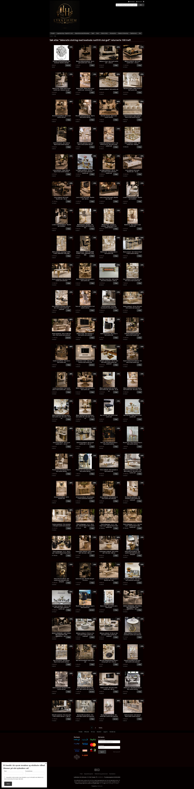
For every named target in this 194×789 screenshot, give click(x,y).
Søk (141, 5)
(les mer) (21, 779)
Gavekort (99, 731)
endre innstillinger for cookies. (112, 783)
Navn (5, 771)
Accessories (113, 33)
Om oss (93, 731)
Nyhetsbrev (112, 774)
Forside (52, 33)
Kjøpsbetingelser (88, 774)
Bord (97, 33)
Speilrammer (133, 33)
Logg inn (105, 731)
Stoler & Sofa (104, 33)
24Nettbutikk (100, 786)
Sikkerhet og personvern (101, 774)
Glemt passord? (116, 752)
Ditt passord (101, 745)
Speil (93, 33)
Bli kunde (86, 731)
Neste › (101, 727)
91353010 (100, 777)
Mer (140, 33)
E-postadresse (101, 739)
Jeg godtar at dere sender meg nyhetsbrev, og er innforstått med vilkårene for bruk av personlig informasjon (23, 778)
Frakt (81, 774)
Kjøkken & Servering (123, 33)
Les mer (102, 783)
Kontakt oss (112, 731)
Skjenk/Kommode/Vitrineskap (82, 33)
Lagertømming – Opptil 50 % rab (65, 33)
